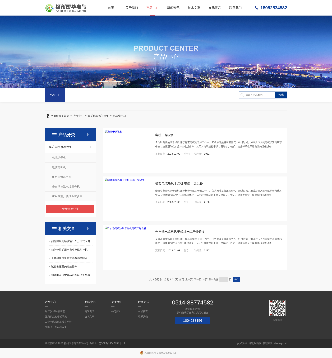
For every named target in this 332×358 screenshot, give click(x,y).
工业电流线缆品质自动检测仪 (58, 322)
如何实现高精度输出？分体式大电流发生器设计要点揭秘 (72, 241)
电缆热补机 (59, 167)
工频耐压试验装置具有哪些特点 (69, 258)
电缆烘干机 (119, 115)
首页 (111, 7)
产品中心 (152, 7)
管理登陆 (268, 343)
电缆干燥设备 (164, 135)
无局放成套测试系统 (56, 316)
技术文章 (194, 7)
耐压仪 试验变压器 (55, 311)
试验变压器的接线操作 (64, 266)
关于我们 (132, 7)
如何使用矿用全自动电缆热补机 (69, 249)
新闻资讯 (173, 7)
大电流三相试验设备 (56, 327)
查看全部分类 (70, 208)
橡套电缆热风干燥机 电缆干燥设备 (179, 183)
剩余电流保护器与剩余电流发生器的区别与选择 (72, 275)
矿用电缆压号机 (61, 176)
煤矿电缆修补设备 (98, 115)
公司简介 (116, 311)
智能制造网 (255, 343)
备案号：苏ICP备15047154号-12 (107, 343)
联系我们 (235, 7)
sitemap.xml (280, 343)
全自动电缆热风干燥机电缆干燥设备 (180, 231)
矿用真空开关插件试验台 (67, 196)
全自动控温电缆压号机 (66, 186)
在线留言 (215, 7)
